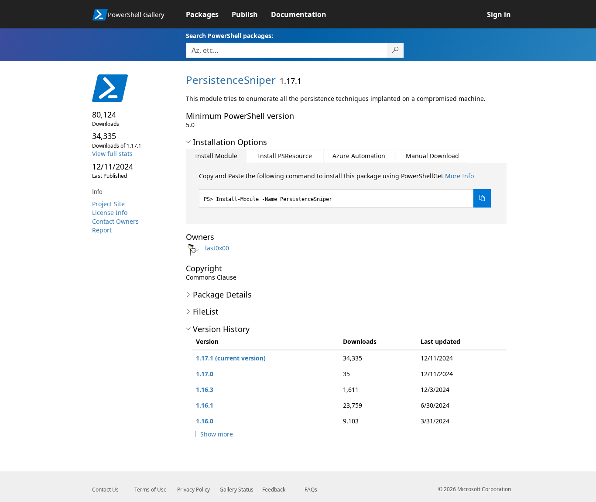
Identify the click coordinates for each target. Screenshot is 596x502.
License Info (109, 212)
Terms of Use (150, 489)
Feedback (273, 489)
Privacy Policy (193, 489)
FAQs (311, 489)
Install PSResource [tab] (285, 156)
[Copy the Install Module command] (482, 198)
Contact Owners (115, 221)
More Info (459, 176)
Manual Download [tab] (432, 156)
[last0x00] (194, 248)
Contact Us (105, 489)
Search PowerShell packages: (229, 35)
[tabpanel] (345, 190)
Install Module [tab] (216, 156)
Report (102, 230)
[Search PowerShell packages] (395, 50)
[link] (209, 14)
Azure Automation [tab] (358, 156)
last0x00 (217, 248)
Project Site (108, 204)
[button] (188, 142)
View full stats (112, 153)
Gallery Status (236, 489)
